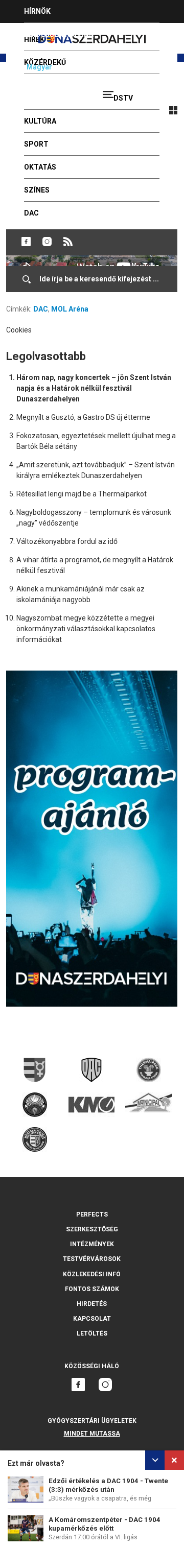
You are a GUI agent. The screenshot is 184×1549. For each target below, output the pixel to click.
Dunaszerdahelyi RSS (68, 241)
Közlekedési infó (92, 1274)
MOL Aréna (69, 309)
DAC (40, 309)
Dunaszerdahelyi (26, 241)
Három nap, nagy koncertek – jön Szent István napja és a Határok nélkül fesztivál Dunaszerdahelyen (93, 388)
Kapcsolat (92, 1318)
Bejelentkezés (154, 90)
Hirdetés (92, 1303)
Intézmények (92, 1244)
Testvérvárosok (92, 1258)
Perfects (92, 1214)
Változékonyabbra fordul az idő (67, 541)
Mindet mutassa (92, 1433)
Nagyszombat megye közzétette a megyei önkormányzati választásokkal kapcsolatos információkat (85, 629)
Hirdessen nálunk (59, 34)
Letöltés (92, 1333)
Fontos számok (92, 1289)
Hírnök (37, 11)
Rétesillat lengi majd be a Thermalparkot (81, 494)
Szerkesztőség (92, 1229)
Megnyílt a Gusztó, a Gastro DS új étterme (83, 417)
